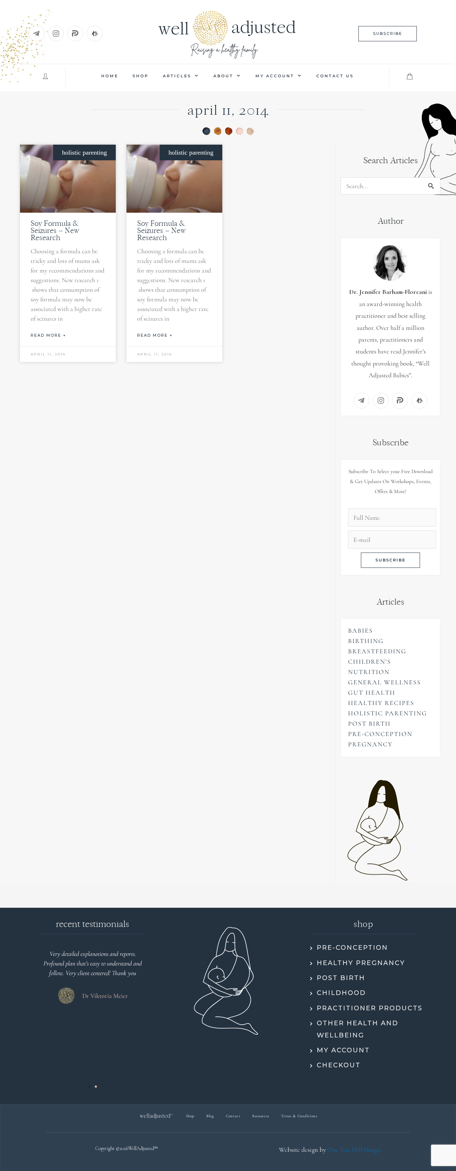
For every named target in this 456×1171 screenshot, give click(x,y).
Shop (141, 75)
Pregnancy (370, 744)
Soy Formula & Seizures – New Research (55, 230)
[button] (387, 33)
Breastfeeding (377, 651)
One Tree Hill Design (353, 1150)
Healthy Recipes (381, 703)
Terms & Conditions (299, 1116)
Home (109, 75)
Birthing (366, 641)
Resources (260, 1116)
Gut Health (371, 692)
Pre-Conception (380, 734)
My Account (274, 75)
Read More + (48, 335)
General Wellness (384, 682)
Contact (233, 1116)
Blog (210, 1116)
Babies (360, 630)
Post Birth (369, 723)
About (223, 75)
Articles (177, 75)
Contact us (335, 75)
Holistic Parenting (387, 713)
